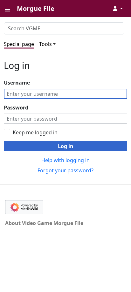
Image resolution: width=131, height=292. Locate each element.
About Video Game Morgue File (44, 223)
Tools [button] (45, 44)
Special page (19, 44)
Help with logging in (65, 160)
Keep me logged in (35, 132)
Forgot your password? (65, 170)
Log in (65, 146)
